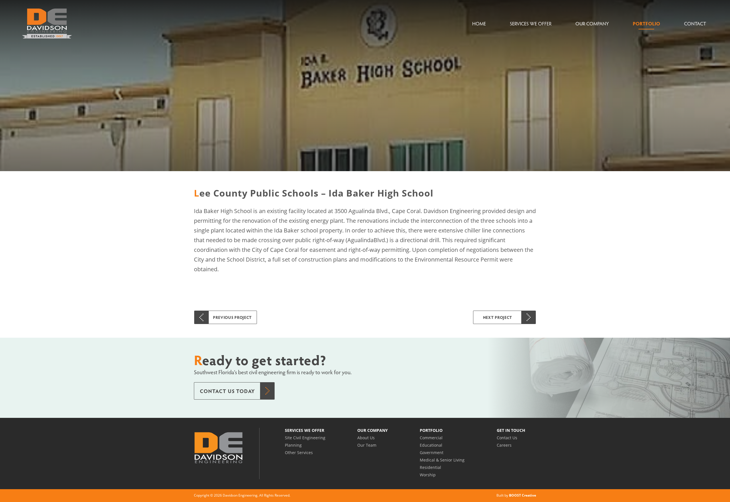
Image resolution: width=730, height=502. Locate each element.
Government (431, 452)
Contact (695, 23)
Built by (516, 495)
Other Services (299, 452)
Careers (504, 445)
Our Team (366, 445)
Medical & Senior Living (442, 460)
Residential (430, 467)
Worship (428, 474)
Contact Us (507, 437)
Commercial (431, 437)
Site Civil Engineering (305, 437)
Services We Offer (530, 23)
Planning (293, 445)
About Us (366, 437)
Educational (431, 445)
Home (479, 23)
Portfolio (646, 23)
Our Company (592, 23)
